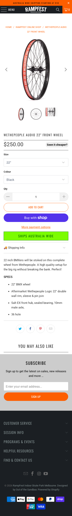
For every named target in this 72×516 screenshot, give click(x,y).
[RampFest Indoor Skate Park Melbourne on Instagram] (39, 474)
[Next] (65, 69)
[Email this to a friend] (50, 329)
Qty (5, 188)
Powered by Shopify (48, 489)
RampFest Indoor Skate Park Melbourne (34, 485)
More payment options (36, 227)
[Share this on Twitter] (20, 329)
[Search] (57, 9)
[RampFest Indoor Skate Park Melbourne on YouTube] (46, 474)
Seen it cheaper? (57, 144)
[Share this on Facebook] (30, 329)
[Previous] (6, 69)
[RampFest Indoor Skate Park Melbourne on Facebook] (32, 474)
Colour (7, 171)
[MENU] (2, 9)
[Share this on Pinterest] (40, 329)
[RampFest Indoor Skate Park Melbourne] (36, 9)
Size (6, 154)
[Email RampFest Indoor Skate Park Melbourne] (26, 474)
